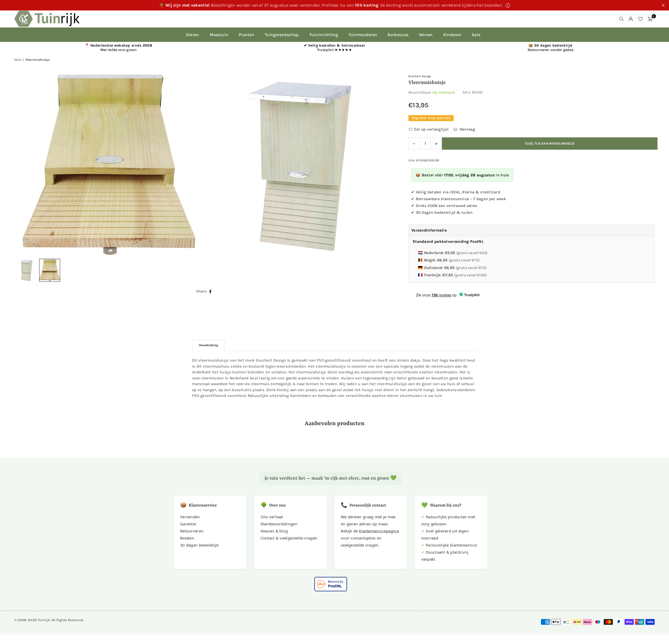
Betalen (187, 538)
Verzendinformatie (429, 230)
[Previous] (24, 164)
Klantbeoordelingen (279, 523)
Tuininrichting (323, 34)
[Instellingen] (631, 19)
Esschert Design (419, 76)
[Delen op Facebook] (210, 291)
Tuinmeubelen (363, 34)
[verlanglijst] (640, 19)
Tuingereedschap (282, 34)
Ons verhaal (272, 516)
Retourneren (191, 530)
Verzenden (190, 516)
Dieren (192, 34)
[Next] (384, 164)
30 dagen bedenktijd (199, 545)
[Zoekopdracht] (621, 19)
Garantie (188, 523)
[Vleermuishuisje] (49, 270)
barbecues (398, 34)
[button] (650, 19)
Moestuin (219, 34)
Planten (246, 34)
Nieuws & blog (274, 530)
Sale (476, 34)
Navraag (467, 129)
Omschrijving (208, 345)
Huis (17, 59)
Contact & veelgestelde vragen (289, 538)
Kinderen (452, 34)
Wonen (426, 34)
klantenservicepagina (379, 530)
